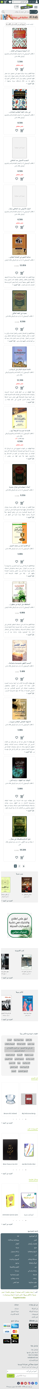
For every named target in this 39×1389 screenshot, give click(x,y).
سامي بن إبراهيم (26, 974)
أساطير (17, 1255)
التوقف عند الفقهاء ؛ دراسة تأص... (19, 780)
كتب (36, 1292)
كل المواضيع (33, 1236)
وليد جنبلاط (5, 1015)
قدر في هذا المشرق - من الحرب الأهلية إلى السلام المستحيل (19, 1049)
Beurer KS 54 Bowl (10, 1113)
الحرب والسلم (30, 1059)
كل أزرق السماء (24, 1067)
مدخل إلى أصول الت (27, 972)
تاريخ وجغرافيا (32, 1251)
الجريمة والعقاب (10, 1044)
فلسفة (35, 1274)
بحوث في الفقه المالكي (19, 313)
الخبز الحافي (14, 1067)
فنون (35, 1240)
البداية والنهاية (10, 1055)
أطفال (17, 1243)
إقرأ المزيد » (30, 83)
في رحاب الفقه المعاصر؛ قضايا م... (19, 112)
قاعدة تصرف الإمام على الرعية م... (19, 369)
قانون (35, 1286)
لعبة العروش (8, 1059)
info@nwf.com (33, 1357)
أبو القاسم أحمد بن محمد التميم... (19, 545)
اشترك (11, 1375)
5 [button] (13, 1119)
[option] (28, 1099)
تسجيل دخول (32, 2)
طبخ (35, 1247)
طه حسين (12, 1063)
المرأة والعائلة (33, 1263)
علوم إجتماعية (14, 1274)
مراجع (17, 1263)
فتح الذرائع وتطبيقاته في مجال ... (19, 839)
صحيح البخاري (19, 1059)
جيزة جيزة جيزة (28, 1013)
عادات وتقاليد (15, 1278)
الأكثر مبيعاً (27, 1295)
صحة (17, 1247)
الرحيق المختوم (23, 1071)
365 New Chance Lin (10, 1164)
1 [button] (25, 1119)
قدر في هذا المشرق (6, 1013)
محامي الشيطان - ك (27, 895)
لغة (18, 1236)
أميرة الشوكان (5, 897)
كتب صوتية (20, 1292)
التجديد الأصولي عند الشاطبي (19, 160)
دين (36, 1267)
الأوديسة (19, 1055)
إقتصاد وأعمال (32, 1243)
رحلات (35, 1278)
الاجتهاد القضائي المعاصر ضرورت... (19, 721)
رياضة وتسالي (32, 1270)
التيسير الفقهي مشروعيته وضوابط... (19, 663)
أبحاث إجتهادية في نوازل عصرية (19, 487)
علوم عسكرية (33, 1282)
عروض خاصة (10, 1292)
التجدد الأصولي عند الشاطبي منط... (19, 208)
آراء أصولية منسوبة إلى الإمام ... (19, 51)
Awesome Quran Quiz (10, 1215)
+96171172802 (33, 1355)
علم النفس (16, 1282)
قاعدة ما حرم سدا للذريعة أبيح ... (19, 430)
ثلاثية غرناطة (21, 1044)
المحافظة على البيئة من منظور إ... (19, 604)
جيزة (18, 1063)
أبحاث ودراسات (9, 1295)
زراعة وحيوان (15, 1251)
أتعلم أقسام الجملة (28, 1215)
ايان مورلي (26, 897)
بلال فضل (27, 1015)
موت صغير (31, 1044)
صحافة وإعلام (32, 1259)
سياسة (17, 1270)
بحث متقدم (29, 1292)
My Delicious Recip (28, 1113)
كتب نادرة (19, 1295)
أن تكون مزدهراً (5, 895)
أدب (36, 1255)
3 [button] (19, 1119)
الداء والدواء (26, 1063)
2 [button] (22, 1119)
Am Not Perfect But (28, 1164)
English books (19, 1297)
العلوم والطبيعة (14, 1267)
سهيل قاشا (3, 974)
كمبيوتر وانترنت (14, 1259)
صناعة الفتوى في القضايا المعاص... (20, 257)
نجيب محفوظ (29, 1055)
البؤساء (9, 1040)
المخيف (13, 1071)
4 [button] (16, 1119)
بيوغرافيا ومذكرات (13, 1240)
